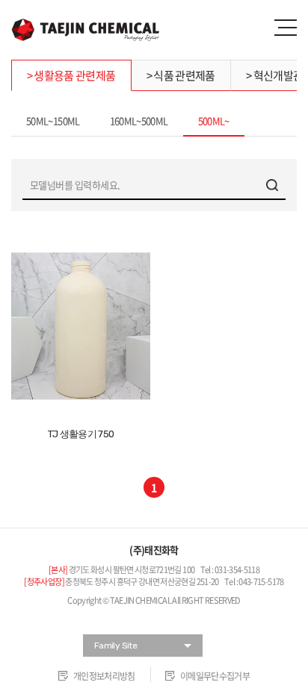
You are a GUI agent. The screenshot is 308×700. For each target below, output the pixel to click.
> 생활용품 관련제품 (71, 75)
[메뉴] (285, 28)
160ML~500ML (139, 120)
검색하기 (272, 185)
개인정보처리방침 (104, 676)
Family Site (115, 645)
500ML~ (214, 120)
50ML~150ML (53, 120)
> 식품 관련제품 (181, 75)
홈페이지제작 (120, 616)
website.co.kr (187, 616)
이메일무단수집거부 (215, 676)
